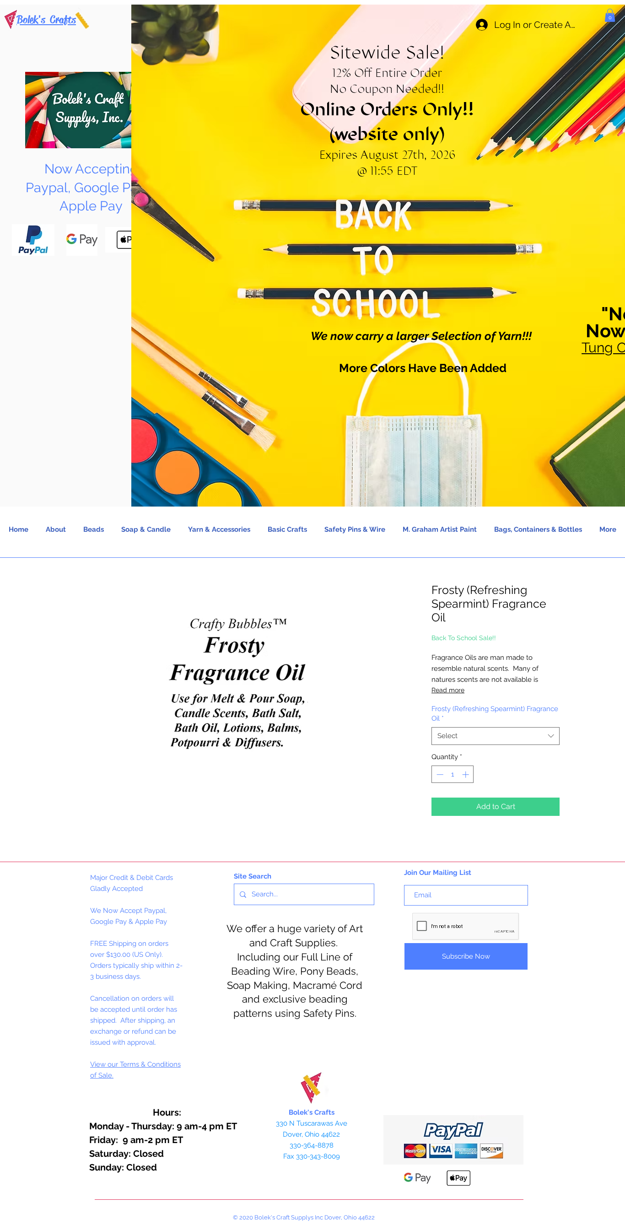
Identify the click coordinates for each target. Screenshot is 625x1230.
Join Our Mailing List (437, 873)
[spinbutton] (452, 774)
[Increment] (466, 774)
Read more (447, 690)
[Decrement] (439, 774)
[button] (609, 15)
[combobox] (495, 736)
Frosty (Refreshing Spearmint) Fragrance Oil (494, 714)
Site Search (252, 876)
